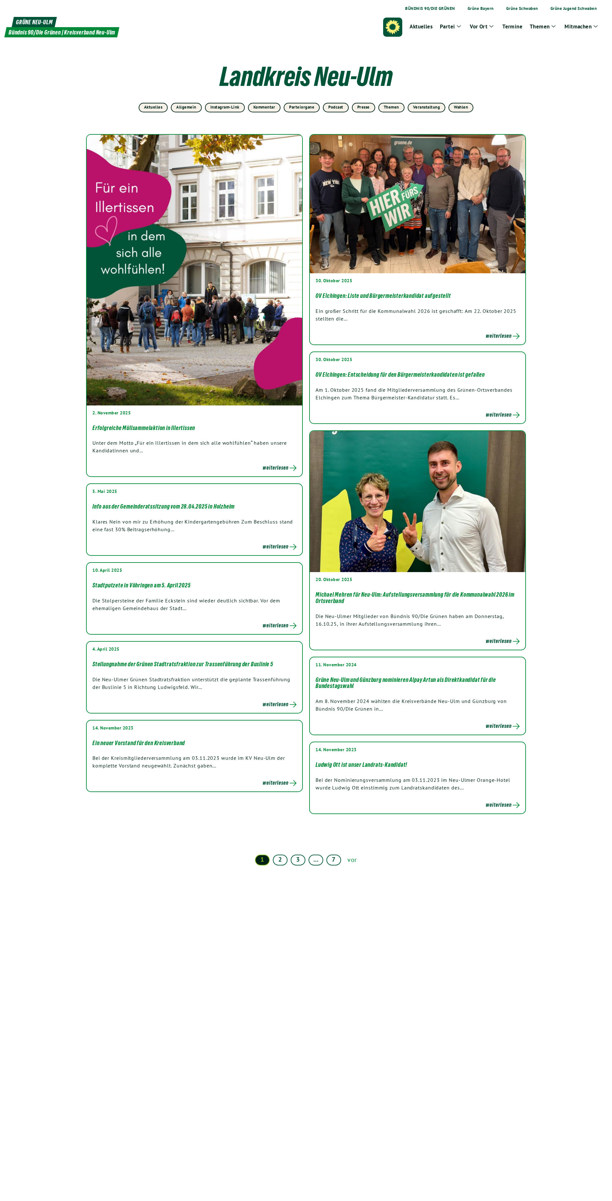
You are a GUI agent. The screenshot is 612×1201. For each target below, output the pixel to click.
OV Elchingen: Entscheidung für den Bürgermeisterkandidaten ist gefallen (400, 374)
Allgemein (186, 107)
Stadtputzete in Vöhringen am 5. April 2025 (141, 585)
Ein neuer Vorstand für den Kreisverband (138, 742)
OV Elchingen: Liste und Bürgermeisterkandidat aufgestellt (383, 295)
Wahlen (461, 107)
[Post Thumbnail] (194, 269)
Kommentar (264, 107)
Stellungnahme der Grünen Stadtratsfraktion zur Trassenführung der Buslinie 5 (182, 664)
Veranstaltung (426, 107)
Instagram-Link (224, 107)
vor (352, 860)
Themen (391, 107)
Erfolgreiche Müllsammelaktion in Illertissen (143, 427)
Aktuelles (153, 107)
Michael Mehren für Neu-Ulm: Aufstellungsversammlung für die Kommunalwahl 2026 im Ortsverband (415, 597)
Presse (363, 107)
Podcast (335, 107)
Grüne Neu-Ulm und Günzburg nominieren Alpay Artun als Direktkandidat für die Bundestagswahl (406, 683)
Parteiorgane (301, 107)
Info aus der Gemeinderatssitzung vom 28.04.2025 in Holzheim (163, 506)
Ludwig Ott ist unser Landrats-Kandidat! (361, 764)
